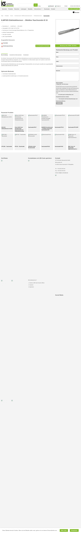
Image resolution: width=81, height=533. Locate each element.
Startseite (4, 9)
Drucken (76, 12)
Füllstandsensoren (38, 15)
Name (57, 52)
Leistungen (23, 9)
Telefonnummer (59, 66)
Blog (39, 6)
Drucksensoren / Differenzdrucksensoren (23, 15)
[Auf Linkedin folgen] (43, 6)
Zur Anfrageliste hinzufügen (42, 45)
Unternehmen (37, 9)
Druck (11, 15)
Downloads (47, 9)
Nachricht (58, 70)
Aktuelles (30, 9)
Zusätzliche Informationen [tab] (15, 54)
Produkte (10, 9)
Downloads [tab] (26, 54)
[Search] (36, 5)
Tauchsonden (47, 15)
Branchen (16, 9)
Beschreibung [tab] (4, 54)
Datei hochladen (59, 82)
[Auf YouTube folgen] (45, 6)
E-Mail (57, 61)
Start (2, 15)
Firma (57, 56)
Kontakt (53, 9)
